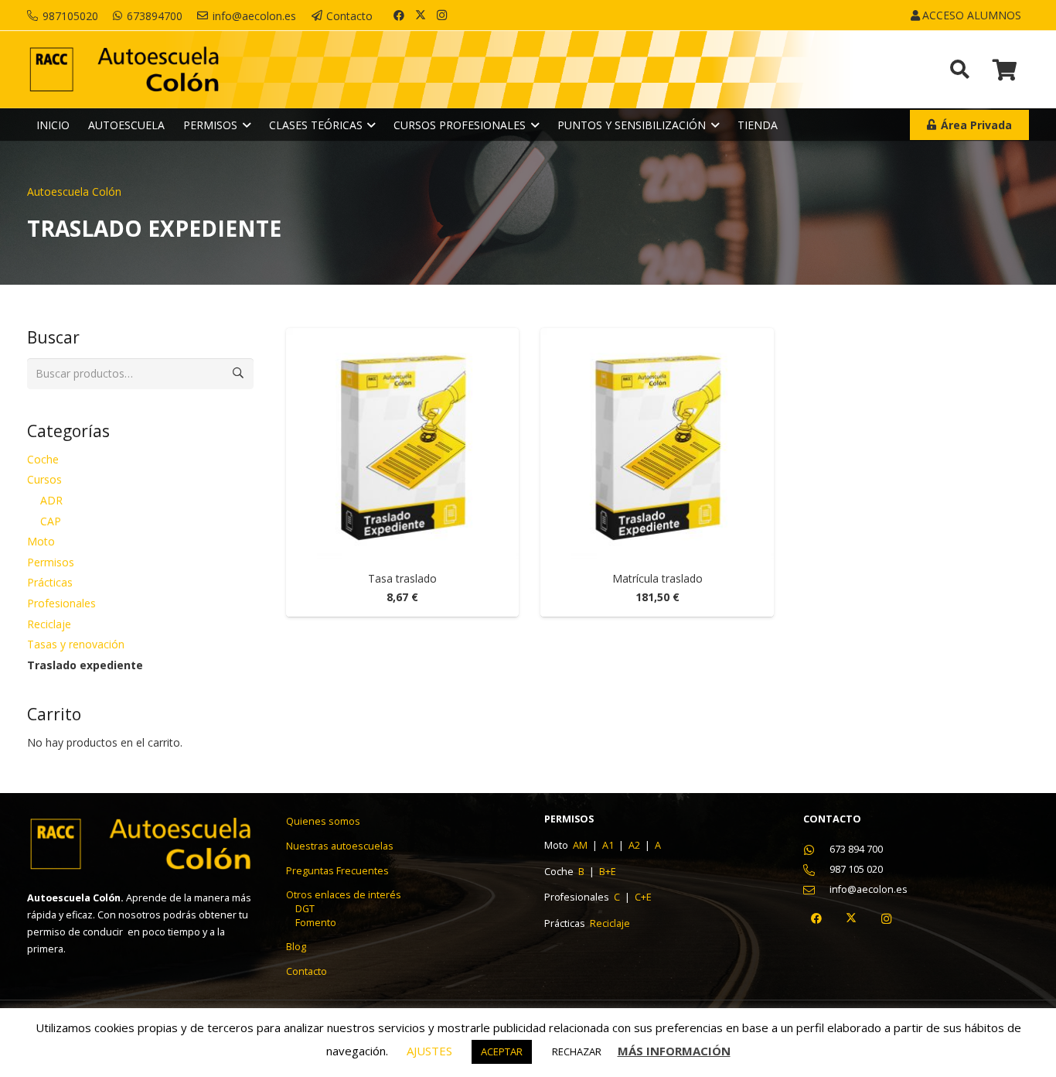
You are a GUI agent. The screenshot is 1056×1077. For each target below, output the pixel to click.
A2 (635, 845)
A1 (609, 845)
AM (581, 845)
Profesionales (61, 603)
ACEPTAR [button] (502, 1051)
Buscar (238, 373)
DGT (305, 908)
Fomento (315, 922)
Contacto (306, 971)
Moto (41, 541)
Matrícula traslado (657, 578)
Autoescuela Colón (74, 191)
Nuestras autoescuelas (339, 846)
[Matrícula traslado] (657, 445)
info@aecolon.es (868, 889)
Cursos (44, 479)
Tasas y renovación (75, 644)
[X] (420, 15)
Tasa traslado (402, 578)
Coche (43, 459)
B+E (607, 871)
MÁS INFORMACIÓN (674, 1050)
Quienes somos (323, 821)
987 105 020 (856, 869)
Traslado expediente (85, 665)
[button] (1027, 15)
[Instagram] (442, 15)
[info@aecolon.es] (816, 890)
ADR (51, 500)
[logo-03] (124, 70)
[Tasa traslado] (402, 445)
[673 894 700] (816, 850)
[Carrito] (1005, 69)
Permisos (50, 562)
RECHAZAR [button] (576, 1051)
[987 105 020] (816, 870)
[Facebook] (399, 15)
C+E (643, 897)
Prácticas (50, 582)
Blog (296, 946)
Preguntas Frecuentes (337, 870)
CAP (50, 521)
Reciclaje (49, 624)
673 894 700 (856, 849)
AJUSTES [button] (429, 1050)
